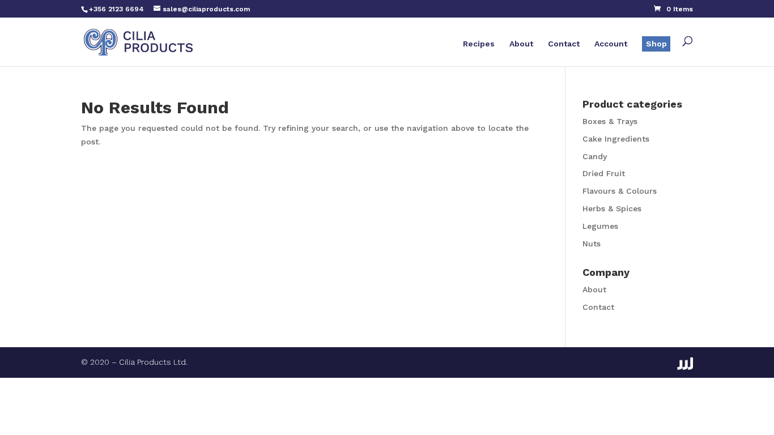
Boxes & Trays (609, 121)
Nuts (591, 243)
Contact (564, 44)
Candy (594, 156)
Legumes (600, 226)
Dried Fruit (603, 173)
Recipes (479, 44)
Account (610, 44)
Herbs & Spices (611, 208)
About (521, 44)
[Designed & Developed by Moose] (685, 364)
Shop (656, 43)
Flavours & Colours (619, 190)
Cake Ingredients (615, 138)
